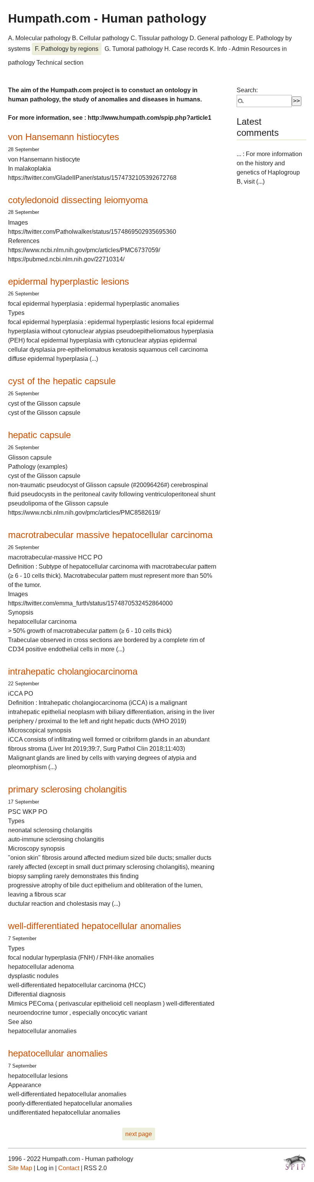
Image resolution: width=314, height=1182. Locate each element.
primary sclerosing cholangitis (67, 789)
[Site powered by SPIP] (294, 1162)
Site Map (20, 1168)
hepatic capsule (39, 435)
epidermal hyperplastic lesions (68, 281)
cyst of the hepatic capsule (62, 381)
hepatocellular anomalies (58, 1053)
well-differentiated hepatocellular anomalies (94, 926)
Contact (68, 1168)
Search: (247, 90)
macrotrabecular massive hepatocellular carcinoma (110, 535)
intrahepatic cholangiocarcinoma (72, 671)
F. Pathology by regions (66, 49)
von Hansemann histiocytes (63, 137)
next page (138, 1134)
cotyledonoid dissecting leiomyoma (78, 200)
